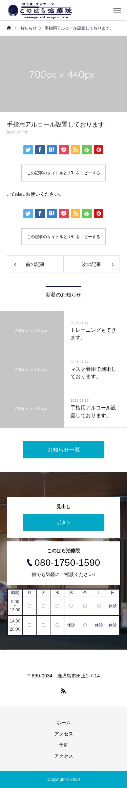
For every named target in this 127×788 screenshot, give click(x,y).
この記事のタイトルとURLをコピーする (63, 173)
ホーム (64, 722)
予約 (63, 745)
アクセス (63, 733)
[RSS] (63, 690)
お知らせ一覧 (63, 450)
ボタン (64, 522)
